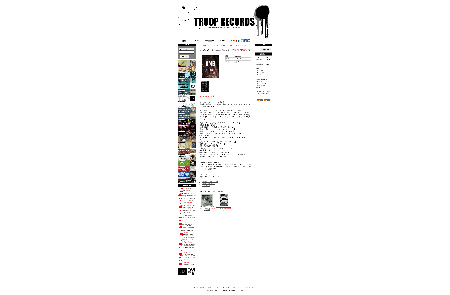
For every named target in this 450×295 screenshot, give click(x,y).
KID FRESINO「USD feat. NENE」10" (188, 189)
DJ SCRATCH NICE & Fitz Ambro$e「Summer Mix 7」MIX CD (187, 193)
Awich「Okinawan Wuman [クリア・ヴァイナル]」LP (188, 215)
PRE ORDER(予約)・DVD (262, 64)
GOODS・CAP (259, 81)
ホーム (199, 45)
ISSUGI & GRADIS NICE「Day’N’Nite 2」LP (187, 205)
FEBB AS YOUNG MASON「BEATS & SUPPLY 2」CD (187, 235)
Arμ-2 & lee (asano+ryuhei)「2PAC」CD (187, 238)
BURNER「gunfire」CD (188, 258)
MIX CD (258, 68)
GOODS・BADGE (260, 85)
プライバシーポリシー (250, 287)
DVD (204, 45)
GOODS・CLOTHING (261, 79)
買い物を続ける (206, 186)
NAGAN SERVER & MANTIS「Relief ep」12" (187, 255)
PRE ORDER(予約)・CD (262, 57)
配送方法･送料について (233, 287)
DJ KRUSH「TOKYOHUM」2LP (189, 196)
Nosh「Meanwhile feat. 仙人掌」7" (188, 221)
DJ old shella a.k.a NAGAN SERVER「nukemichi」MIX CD (207, 208)
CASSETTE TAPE (260, 76)
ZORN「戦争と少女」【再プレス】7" (188, 211)
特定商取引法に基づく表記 (201, 287)
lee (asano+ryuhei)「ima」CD (189, 251)
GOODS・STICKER (261, 83)
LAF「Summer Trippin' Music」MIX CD (189, 248)
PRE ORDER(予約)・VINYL (263, 59)
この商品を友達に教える (208, 184)
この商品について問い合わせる (210, 182)
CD (256, 66)
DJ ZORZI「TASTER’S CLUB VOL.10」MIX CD (189, 218)
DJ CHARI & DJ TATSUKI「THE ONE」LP (188, 208)
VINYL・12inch (260, 72)
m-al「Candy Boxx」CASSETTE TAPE (188, 225)
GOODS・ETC (259, 87)
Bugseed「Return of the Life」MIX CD (189, 228)
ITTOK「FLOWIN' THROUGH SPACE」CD (187, 245)
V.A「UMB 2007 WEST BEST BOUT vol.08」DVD (227, 45)
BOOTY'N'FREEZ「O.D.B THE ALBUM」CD (187, 265)
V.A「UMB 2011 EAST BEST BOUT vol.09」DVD (223, 208)
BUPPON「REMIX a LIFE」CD (188, 231)
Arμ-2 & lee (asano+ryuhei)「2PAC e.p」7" (187, 241)
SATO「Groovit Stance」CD (189, 262)
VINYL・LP (259, 74)
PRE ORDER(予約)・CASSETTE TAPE (260, 62)
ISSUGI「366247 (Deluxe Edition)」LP (187, 201)
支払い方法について (218, 287)
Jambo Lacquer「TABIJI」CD (189, 198)
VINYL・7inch (259, 70)
